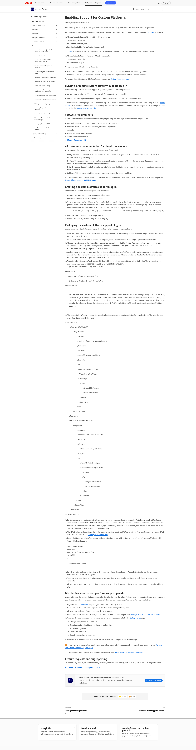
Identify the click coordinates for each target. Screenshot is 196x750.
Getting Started (135, 618)
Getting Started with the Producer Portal (145, 614)
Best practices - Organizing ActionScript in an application (43, 91)
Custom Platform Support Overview (45, 114)
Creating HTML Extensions (98, 535)
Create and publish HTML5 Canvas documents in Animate (44, 61)
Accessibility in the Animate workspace (45, 100)
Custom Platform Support (42, 56)
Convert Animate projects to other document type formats (44, 51)
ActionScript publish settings (42, 86)
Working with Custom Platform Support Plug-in (43, 119)
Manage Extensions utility (86, 108)
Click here (150, 32)
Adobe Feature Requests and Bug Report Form (82, 667)
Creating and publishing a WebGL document (44, 66)
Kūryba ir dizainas (40, 3)
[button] (158, 2)
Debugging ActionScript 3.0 (42, 124)
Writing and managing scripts (43, 104)
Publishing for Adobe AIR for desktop (45, 82)
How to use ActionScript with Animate (45, 96)
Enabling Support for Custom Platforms (43, 109)
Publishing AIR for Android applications (45, 77)
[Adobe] (28, 3)
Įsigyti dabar (111, 3)
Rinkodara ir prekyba (74, 3)
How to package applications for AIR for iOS (45, 72)
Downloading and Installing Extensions (128, 652)
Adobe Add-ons (82, 604)
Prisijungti (166, 3)
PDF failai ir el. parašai (56, 3)
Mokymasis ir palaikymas (93, 3)
